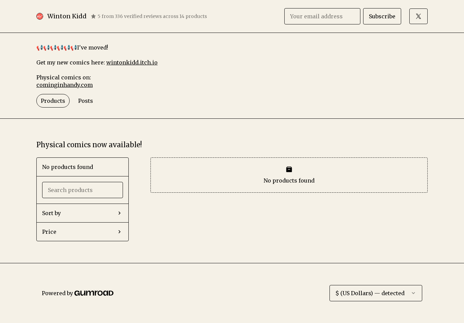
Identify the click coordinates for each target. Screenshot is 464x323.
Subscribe (382, 16)
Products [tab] (53, 100)
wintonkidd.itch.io (132, 62)
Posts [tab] (85, 100)
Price (49, 231)
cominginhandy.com (64, 84)
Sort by (51, 213)
